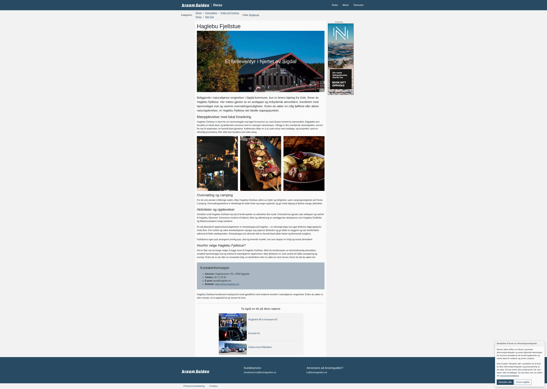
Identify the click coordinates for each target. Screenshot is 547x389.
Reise (335, 5)
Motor (346, 5)
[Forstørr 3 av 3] (320, 139)
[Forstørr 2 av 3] (277, 139)
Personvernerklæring (194, 386)
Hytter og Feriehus (230, 13)
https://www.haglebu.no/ (227, 284)
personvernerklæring (509, 375)
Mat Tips (209, 17)
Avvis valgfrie (523, 382)
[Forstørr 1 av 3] (234, 139)
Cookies (213, 386)
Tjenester (358, 5)
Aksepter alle (505, 382)
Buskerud (254, 15)
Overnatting (211, 13)
